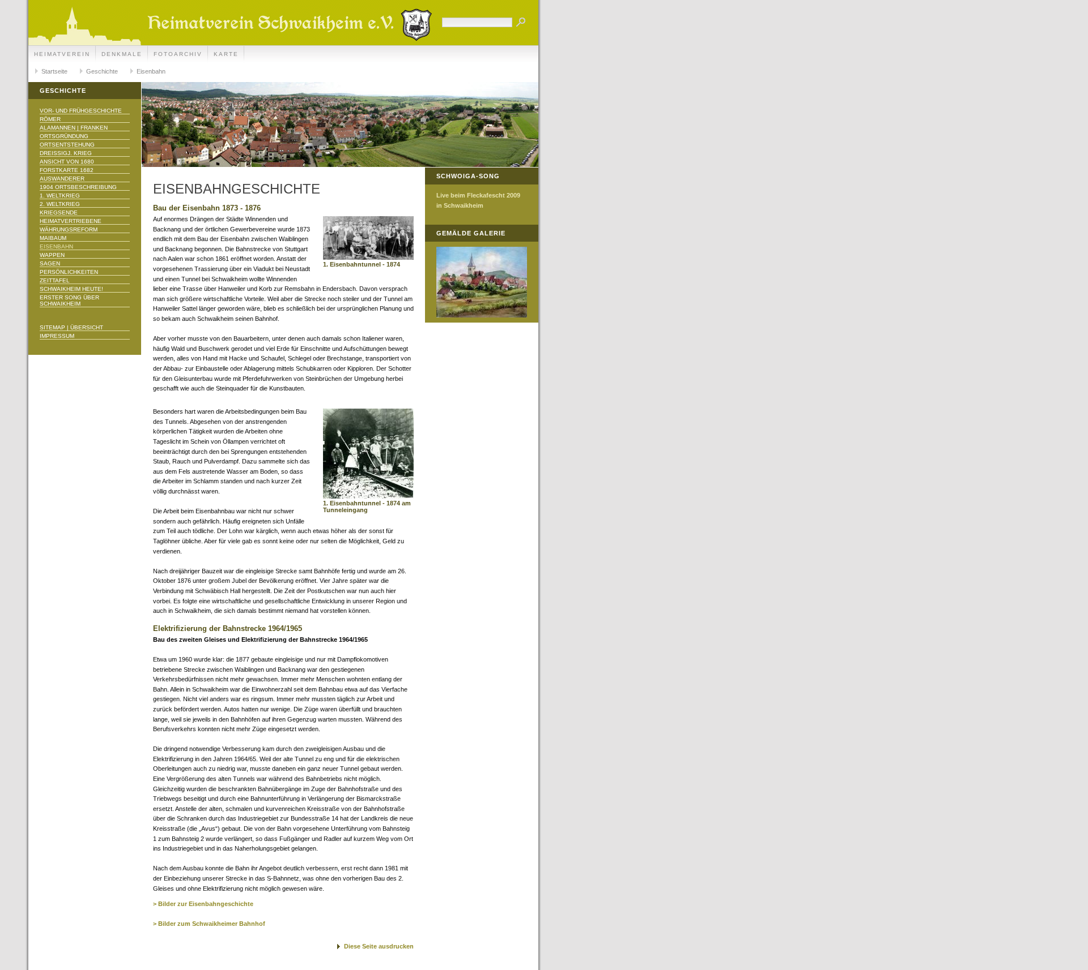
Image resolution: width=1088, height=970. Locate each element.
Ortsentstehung (67, 144)
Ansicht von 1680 (67, 161)
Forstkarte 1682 (67, 170)
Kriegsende (59, 212)
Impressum (57, 336)
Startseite (54, 71)
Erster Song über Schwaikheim (69, 300)
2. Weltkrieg (60, 204)
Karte (226, 54)
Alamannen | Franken (74, 128)
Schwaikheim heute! (71, 289)
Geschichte (102, 71)
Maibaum (53, 238)
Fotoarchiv (178, 54)
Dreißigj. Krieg (66, 153)
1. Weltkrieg (60, 195)
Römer (50, 119)
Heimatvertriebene (70, 221)
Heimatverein (62, 54)
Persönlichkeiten (69, 272)
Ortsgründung (64, 136)
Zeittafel (55, 280)
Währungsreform (68, 229)
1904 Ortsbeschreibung (78, 187)
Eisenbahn (151, 71)
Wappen (52, 255)
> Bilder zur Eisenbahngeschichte (203, 903)
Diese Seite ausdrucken (379, 946)
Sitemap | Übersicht (71, 327)
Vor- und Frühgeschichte (81, 111)
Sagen (50, 263)
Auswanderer (62, 178)
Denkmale (121, 54)
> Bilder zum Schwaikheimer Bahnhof (209, 923)
